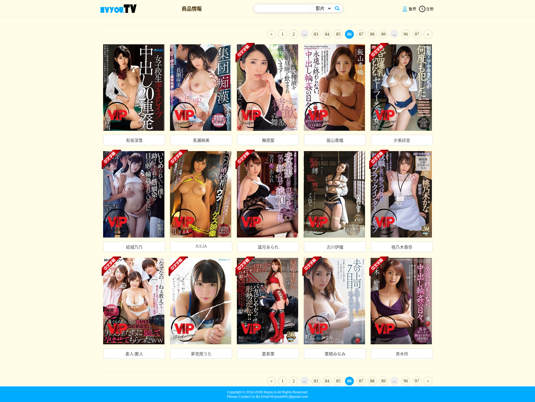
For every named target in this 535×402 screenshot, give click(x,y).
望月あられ (268, 247)
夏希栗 (268, 354)
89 (383, 34)
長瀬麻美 (201, 140)
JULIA (201, 246)
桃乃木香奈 (401, 247)
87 (361, 34)
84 (327, 34)
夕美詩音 (401, 140)
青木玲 (402, 354)
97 (417, 34)
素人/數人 (134, 354)
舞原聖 (268, 140)
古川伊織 (335, 247)
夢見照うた (201, 354)
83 (316, 34)
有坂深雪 (134, 140)
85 (338, 34)
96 (405, 34)
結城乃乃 (134, 247)
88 (372, 34)
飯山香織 (335, 140)
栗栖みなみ (335, 354)
